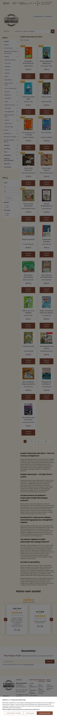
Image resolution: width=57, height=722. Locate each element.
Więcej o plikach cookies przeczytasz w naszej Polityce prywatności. (21, 709)
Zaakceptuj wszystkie (44, 713)
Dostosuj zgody (30, 713)
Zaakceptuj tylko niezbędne (14, 713)
